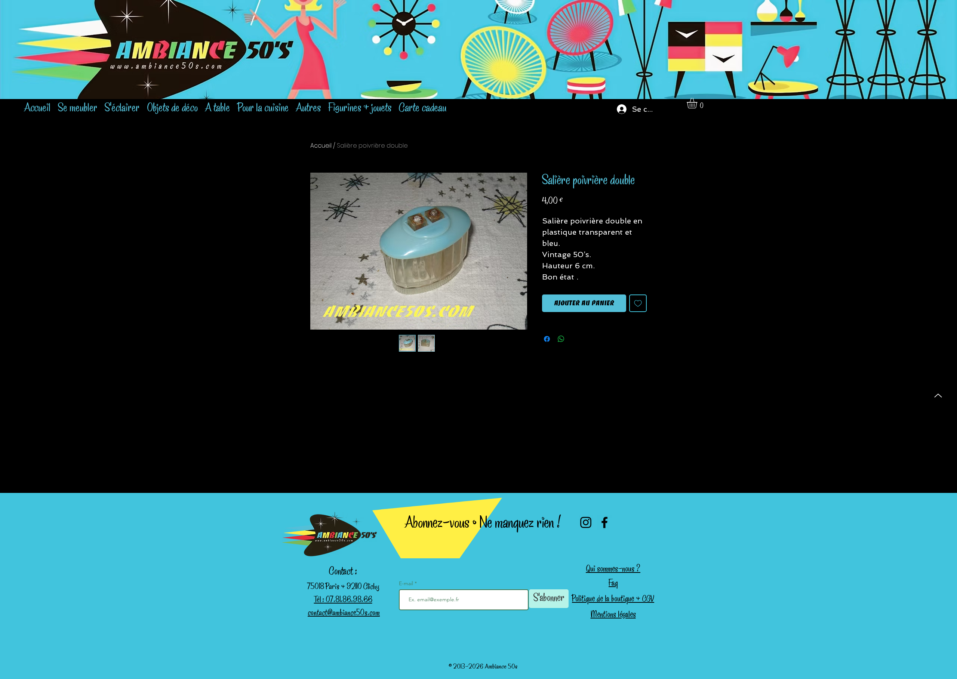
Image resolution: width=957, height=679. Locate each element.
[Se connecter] (617, 109)
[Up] (938, 395)
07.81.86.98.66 (348, 600)
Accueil (321, 145)
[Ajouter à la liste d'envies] (638, 303)
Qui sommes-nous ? (613, 569)
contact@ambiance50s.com (344, 613)
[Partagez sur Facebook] (546, 338)
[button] (698, 103)
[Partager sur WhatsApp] (561, 338)
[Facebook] (604, 522)
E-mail (407, 583)
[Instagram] (585, 522)
